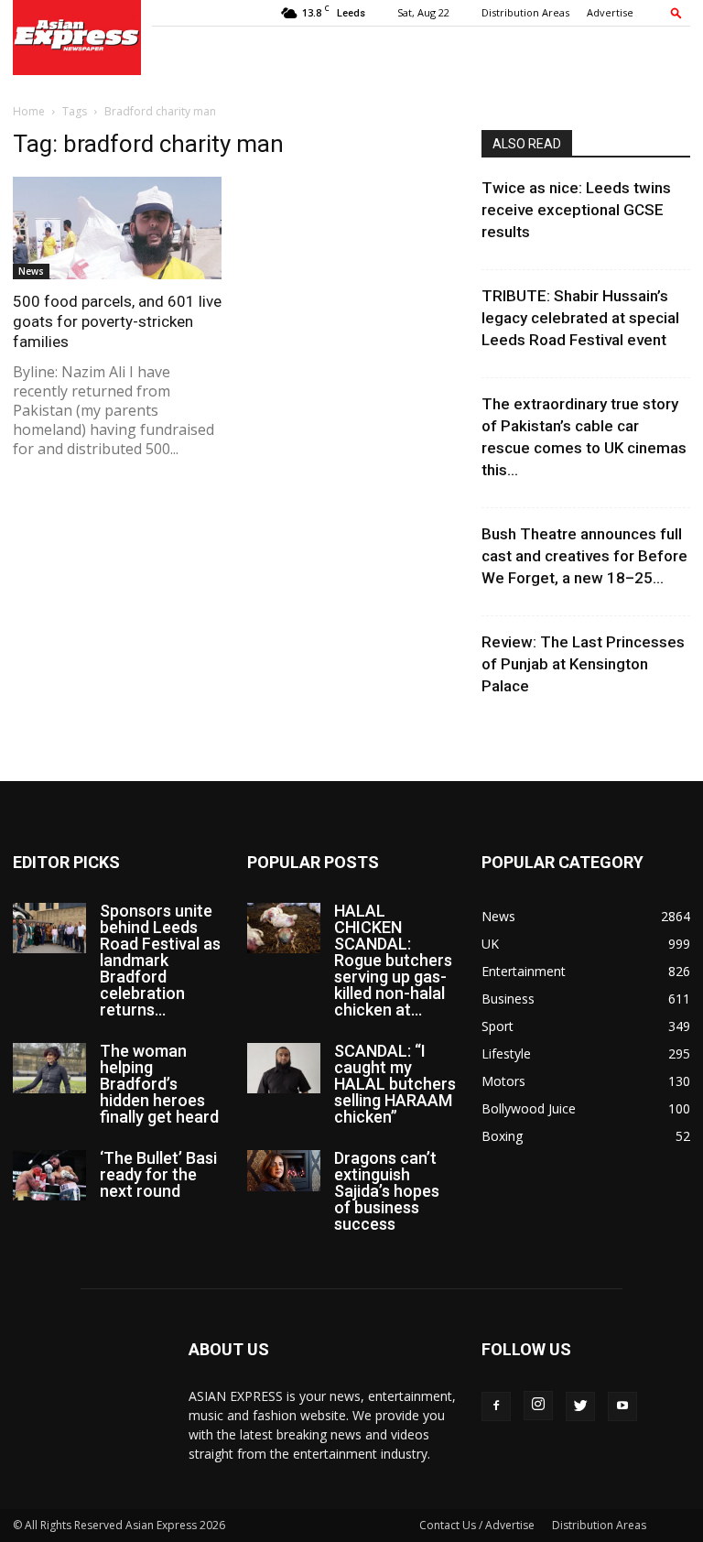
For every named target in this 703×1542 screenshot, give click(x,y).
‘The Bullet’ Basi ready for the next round (158, 1174)
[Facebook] (496, 1406)
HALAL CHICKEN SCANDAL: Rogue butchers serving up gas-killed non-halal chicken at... (393, 960)
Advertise (610, 12)
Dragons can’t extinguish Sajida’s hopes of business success (386, 1190)
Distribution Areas (525, 12)
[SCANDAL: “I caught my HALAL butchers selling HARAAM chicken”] (283, 1068)
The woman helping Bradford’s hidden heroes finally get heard (159, 1083)
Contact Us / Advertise (477, 1525)
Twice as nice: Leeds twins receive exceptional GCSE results (576, 210)
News (31, 271)
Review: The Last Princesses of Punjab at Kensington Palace (583, 664)
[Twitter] (580, 1406)
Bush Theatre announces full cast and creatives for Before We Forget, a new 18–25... (584, 556)
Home (29, 111)
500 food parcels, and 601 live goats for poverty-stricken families (117, 321)
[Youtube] (622, 1406)
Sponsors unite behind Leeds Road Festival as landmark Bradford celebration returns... (160, 960)
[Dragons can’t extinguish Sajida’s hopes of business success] (283, 1170)
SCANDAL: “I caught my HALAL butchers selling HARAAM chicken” (395, 1083)
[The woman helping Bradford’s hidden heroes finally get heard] (49, 1068)
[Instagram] (538, 1405)
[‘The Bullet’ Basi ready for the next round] (49, 1175)
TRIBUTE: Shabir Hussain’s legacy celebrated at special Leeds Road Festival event (580, 318)
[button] (676, 12)
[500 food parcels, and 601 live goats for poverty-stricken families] (117, 228)
